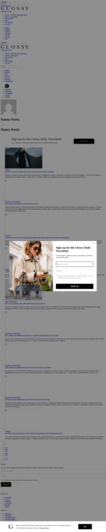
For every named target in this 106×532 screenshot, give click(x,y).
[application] (53, 526)
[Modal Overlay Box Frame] (53, 266)
